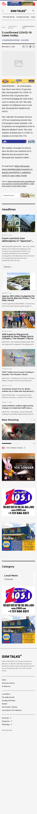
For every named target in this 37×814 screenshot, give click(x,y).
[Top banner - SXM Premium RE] (18, 4)
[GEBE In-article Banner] (18, 141)
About (4, 680)
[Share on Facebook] (27, 46)
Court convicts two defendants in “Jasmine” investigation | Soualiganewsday (17, 239)
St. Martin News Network (12, 27)
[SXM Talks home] (18, 10)
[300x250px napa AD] (18, 537)
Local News (25, 40)
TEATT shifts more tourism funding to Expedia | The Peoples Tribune (18, 373)
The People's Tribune (9, 707)
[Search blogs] (33, 11)
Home (3, 27)
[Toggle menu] (3, 10)
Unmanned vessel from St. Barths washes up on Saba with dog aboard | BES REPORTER (18, 390)
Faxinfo (33, 17)
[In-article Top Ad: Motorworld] (18, 81)
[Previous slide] (31, 420)
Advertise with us (8, 683)
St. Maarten (6, 686)
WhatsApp (5, 724)
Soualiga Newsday (22, 17)
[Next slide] (34, 420)
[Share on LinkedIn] (33, 46)
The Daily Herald (9, 17)
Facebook (5, 718)
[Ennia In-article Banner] (18, 195)
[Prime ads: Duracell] (18, 467)
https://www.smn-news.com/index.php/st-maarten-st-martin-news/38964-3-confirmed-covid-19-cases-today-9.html (18, 183)
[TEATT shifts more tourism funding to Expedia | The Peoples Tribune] (18, 358)
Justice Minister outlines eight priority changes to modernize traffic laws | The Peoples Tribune (17, 407)
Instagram (5, 721)
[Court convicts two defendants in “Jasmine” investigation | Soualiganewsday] (18, 223)
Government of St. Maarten (12, 710)
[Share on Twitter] (30, 46)
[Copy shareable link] (23, 46)
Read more (8, 267)
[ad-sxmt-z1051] (18, 502)
